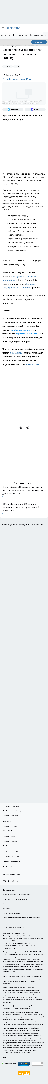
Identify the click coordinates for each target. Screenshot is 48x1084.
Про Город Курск (9, 837)
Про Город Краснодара (11, 867)
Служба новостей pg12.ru (17, 79)
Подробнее (7, 1002)
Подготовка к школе (38, 35)
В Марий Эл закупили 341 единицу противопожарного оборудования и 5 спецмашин (20, 509)
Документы (6, 35)
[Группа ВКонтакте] (5, 880)
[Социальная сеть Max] (35, 109)
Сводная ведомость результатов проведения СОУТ (21, 918)
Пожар (7, 66)
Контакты (6, 908)
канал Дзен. (33, 364)
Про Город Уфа (8, 846)
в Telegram (16, 352)
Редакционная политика (11, 913)
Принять (39, 42)
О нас (5, 904)
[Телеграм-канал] (12, 109)
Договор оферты (9, 890)
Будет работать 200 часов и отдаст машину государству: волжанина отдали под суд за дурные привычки (23, 492)
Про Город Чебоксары (11, 806)
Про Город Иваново (10, 826)
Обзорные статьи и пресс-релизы (15, 899)
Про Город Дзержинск (11, 856)
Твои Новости (8, 831)
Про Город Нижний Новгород (13, 852)
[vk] (20, 427)
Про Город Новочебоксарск (13, 811)
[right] (45, 35)
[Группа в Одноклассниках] (9, 880)
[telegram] (28, 427)
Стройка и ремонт (20, 35)
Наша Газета (7, 821)
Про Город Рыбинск (10, 841)
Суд (17, 66)
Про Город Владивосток (11, 861)
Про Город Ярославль (11, 815)
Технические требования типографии (16, 895)
